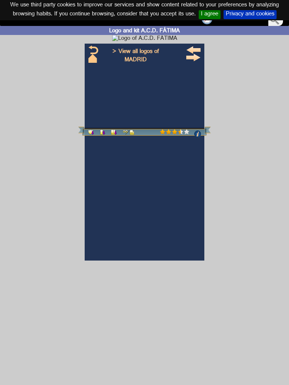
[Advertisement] (30, 148)
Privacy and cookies (250, 14)
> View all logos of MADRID (135, 56)
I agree (209, 14)
